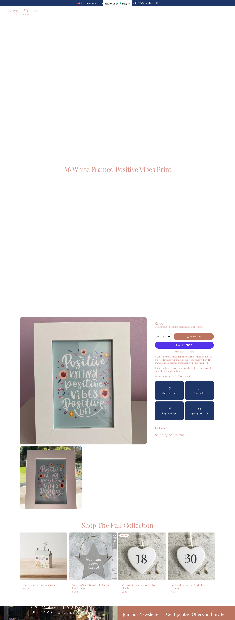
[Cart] (228, 12)
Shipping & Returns (169, 435)
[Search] (216, 12)
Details (160, 428)
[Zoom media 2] (51, 477)
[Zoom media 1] (83, 380)
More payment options (184, 352)
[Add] (63, 576)
